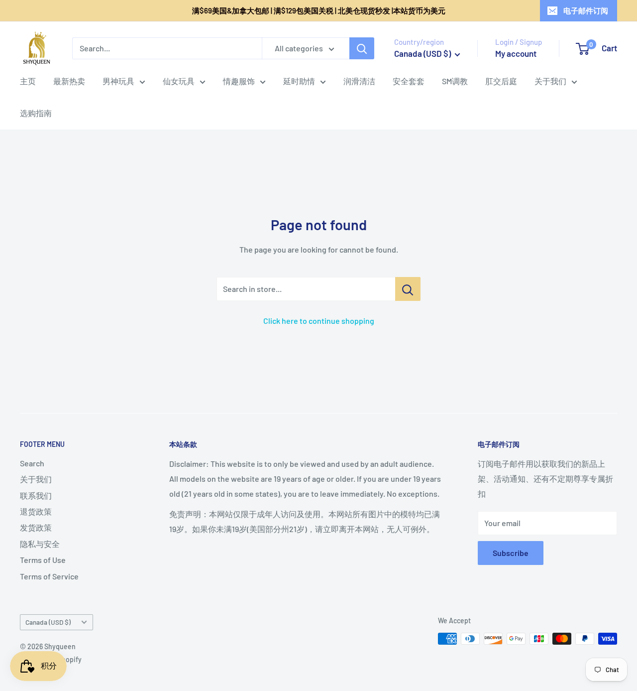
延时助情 (299, 81)
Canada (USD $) (48, 622)
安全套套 (409, 81)
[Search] (361, 48)
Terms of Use (43, 559)
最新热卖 (69, 81)
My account (515, 53)
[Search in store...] (408, 289)
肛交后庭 (501, 81)
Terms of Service (49, 576)
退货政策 (36, 511)
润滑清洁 (359, 81)
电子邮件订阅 (585, 10)
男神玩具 (118, 81)
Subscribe (511, 552)
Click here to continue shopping (318, 320)
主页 (28, 81)
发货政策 (36, 527)
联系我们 (36, 495)
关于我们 (550, 81)
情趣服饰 (239, 81)
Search (32, 463)
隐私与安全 (40, 544)
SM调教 (455, 81)
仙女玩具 (179, 81)
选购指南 (36, 113)
